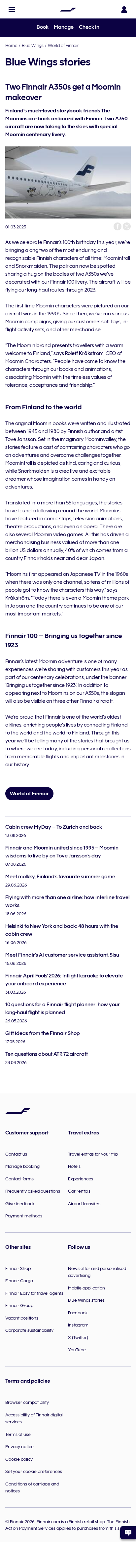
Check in (89, 27)
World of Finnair (63, 45)
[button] (11, 9)
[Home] (68, 9)
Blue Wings (33, 45)
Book (43, 27)
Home (11, 45)
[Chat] (128, 1532)
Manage (64, 27)
